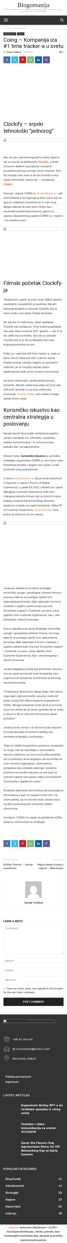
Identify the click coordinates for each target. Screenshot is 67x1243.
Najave (20, 34)
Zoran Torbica (14, 52)
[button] (62, 20)
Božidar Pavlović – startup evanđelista (18, 866)
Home (6, 28)
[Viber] (46, 59)
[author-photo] (33, 897)
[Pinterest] (22, 59)
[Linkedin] (38, 59)
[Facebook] (6, 59)
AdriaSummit (19, 28)
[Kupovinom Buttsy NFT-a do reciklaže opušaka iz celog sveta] (11, 1110)
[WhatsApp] (30, 59)
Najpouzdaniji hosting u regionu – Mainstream (50, 866)
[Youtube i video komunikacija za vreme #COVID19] (11, 1128)
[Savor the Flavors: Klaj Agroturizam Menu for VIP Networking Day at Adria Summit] (11, 1147)
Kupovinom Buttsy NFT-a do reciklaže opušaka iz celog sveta (42, 1109)
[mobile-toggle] (5, 20)
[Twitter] (14, 59)
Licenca (13, 1227)
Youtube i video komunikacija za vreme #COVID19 (38, 1128)
